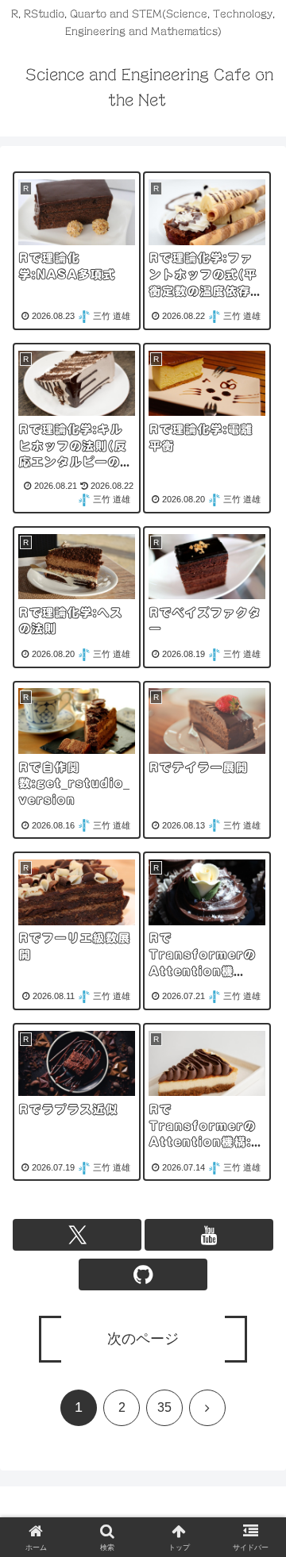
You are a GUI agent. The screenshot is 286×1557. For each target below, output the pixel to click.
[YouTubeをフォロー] (209, 1235)
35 (164, 1407)
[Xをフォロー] (77, 1235)
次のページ (143, 1339)
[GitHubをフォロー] (143, 1274)
